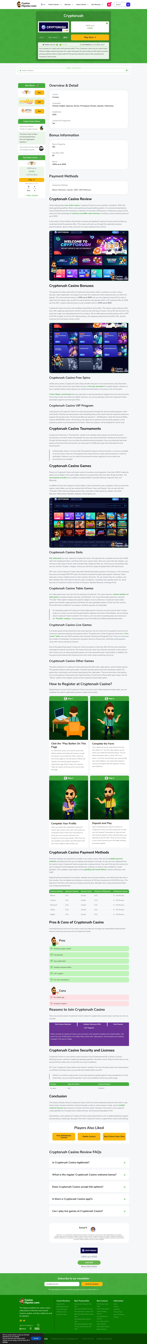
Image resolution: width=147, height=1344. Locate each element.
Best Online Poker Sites (114, 1137)
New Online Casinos (103, 1327)
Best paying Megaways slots (83, 1324)
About (116, 1304)
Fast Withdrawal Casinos (63, 1137)
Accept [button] (36, 1338)
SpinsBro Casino (61, 1314)
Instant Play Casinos (103, 1309)
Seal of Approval (119, 1314)
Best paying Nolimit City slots (83, 1309)
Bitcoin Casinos (101, 1329)
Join (39, 92)
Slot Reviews (95, 5)
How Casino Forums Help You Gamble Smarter (29, 148)
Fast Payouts (118, 1024)
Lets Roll (89, 1262)
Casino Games (81, 5)
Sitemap (116, 1317)
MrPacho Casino (61, 1312)
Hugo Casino (60, 1304)
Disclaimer (117, 1309)
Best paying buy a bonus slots (83, 1311)
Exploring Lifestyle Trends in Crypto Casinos (29, 127)
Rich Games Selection (63, 1024)
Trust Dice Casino (61, 1309)
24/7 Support (89, 1028)
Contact (116, 1307)
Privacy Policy (118, 1312)
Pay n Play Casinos (103, 1321)
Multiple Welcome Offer (92, 1024)
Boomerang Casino (62, 1307)
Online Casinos (53, 5)
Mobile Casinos (89, 1137)
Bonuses (68, 5)
